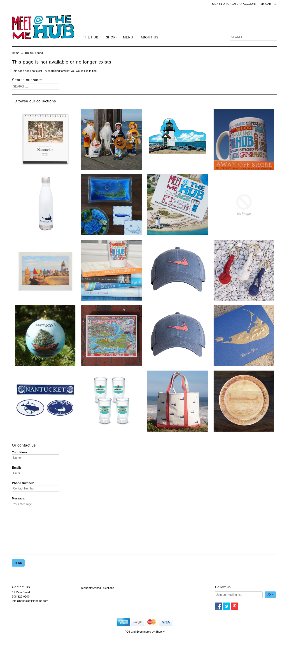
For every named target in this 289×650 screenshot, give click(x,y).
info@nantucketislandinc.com (30, 601)
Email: (16, 467)
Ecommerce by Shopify (150, 631)
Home (15, 53)
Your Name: (20, 452)
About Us (149, 37)
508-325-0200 (21, 596)
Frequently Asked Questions (97, 588)
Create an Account (241, 3)
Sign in (217, 3)
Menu (128, 37)
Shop (111, 37)
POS (127, 631)
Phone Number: (23, 483)
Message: (18, 498)
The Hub (90, 37)
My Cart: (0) (269, 3)
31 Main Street (21, 592)
